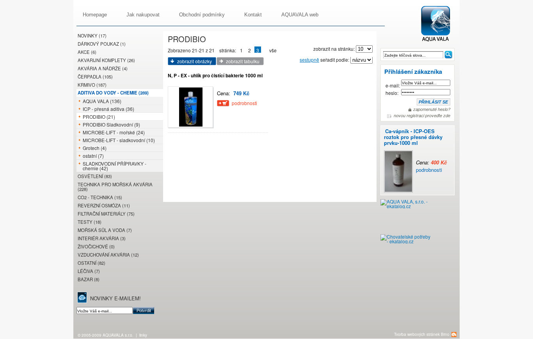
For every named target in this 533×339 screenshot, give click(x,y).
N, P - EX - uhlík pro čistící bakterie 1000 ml (215, 75)
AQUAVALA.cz (440, 24)
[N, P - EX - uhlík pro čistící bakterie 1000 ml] (191, 107)
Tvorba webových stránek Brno (421, 334)
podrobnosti (429, 169)
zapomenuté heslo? (431, 109)
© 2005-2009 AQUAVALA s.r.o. (105, 335)
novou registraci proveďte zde (422, 115)
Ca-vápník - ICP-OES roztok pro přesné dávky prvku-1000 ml (413, 136)
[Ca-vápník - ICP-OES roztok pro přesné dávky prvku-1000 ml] (433, 150)
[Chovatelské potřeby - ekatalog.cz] (405, 242)
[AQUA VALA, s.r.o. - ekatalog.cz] (405, 216)
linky (143, 335)
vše (273, 50)
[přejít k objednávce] (223, 103)
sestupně (309, 59)
